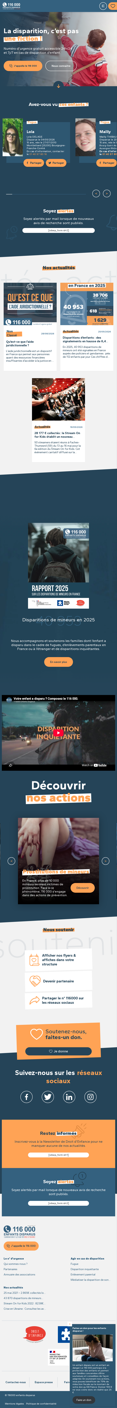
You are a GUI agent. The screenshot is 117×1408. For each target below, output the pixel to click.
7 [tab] (46, 194)
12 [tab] (77, 194)
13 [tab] (83, 194)
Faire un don (83, 1400)
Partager (36, 163)
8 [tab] (52, 194)
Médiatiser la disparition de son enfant (90, 1280)
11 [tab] (70, 194)
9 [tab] (58, 194)
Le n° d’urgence (14, 1258)
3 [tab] (21, 194)
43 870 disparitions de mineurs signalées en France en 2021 (22, 1298)
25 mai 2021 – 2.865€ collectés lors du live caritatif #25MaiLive (25, 1293)
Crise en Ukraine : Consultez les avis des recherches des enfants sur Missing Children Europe (25, 1309)
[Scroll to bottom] (58, 86)
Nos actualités (13, 1287)
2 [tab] (15, 194)
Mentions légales (14, 1404)
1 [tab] (9, 194)
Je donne (61, 1051)
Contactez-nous (15, 1382)
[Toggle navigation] (103, 6)
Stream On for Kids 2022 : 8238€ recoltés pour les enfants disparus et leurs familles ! (24, 1304)
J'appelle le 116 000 (25, 65)
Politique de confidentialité (41, 1404)
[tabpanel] (37, 141)
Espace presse (44, 1382)
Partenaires (10, 1269)
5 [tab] (34, 194)
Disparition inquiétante (85, 1269)
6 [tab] (40, 194)
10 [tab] (64, 194)
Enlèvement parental (83, 1274)
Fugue (74, 1264)
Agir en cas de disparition (87, 1258)
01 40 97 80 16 (38, 154)
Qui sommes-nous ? (15, 1264)
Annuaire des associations (19, 1274)
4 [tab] (28, 194)
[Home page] (11, 6)
